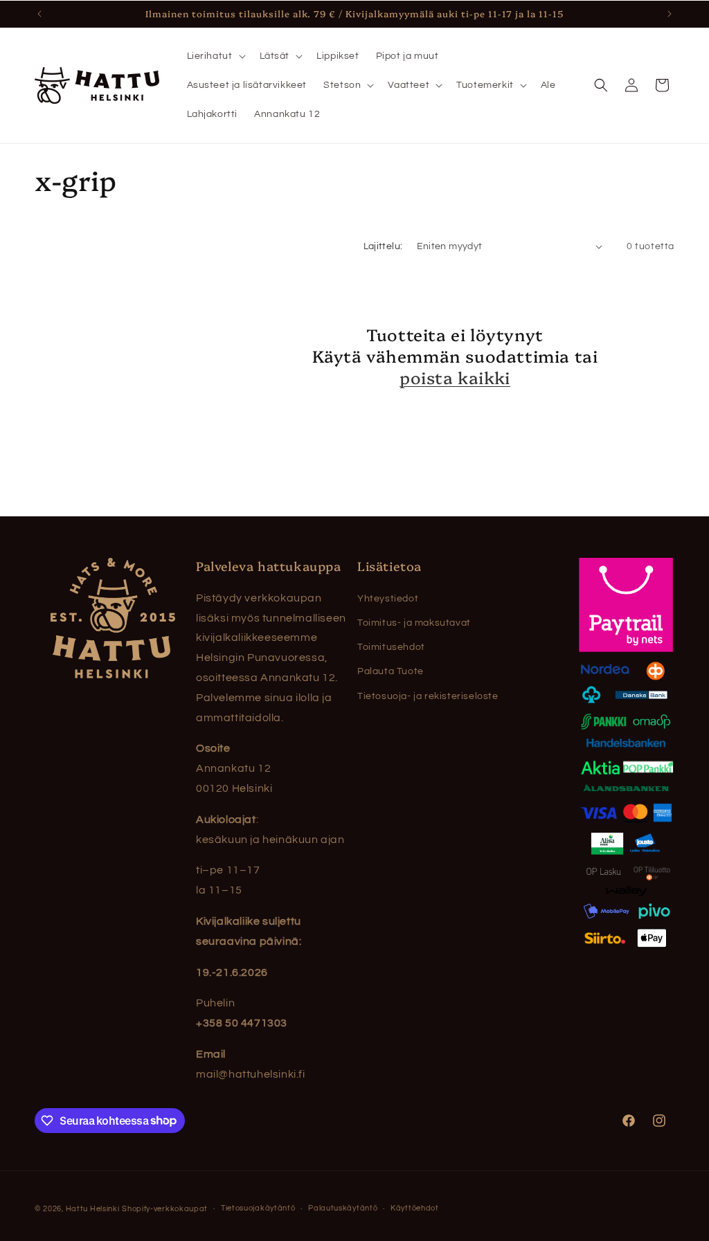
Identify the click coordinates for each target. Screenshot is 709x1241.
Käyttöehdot (415, 1208)
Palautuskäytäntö (342, 1208)
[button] (215, 56)
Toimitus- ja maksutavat (414, 623)
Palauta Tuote (390, 671)
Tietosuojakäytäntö (258, 1208)
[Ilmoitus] (669, 14)
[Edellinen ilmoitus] (39, 14)
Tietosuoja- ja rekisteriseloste (428, 696)
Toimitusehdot (391, 647)
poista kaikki (455, 377)
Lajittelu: (383, 246)
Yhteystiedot (387, 599)
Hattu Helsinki (93, 1209)
